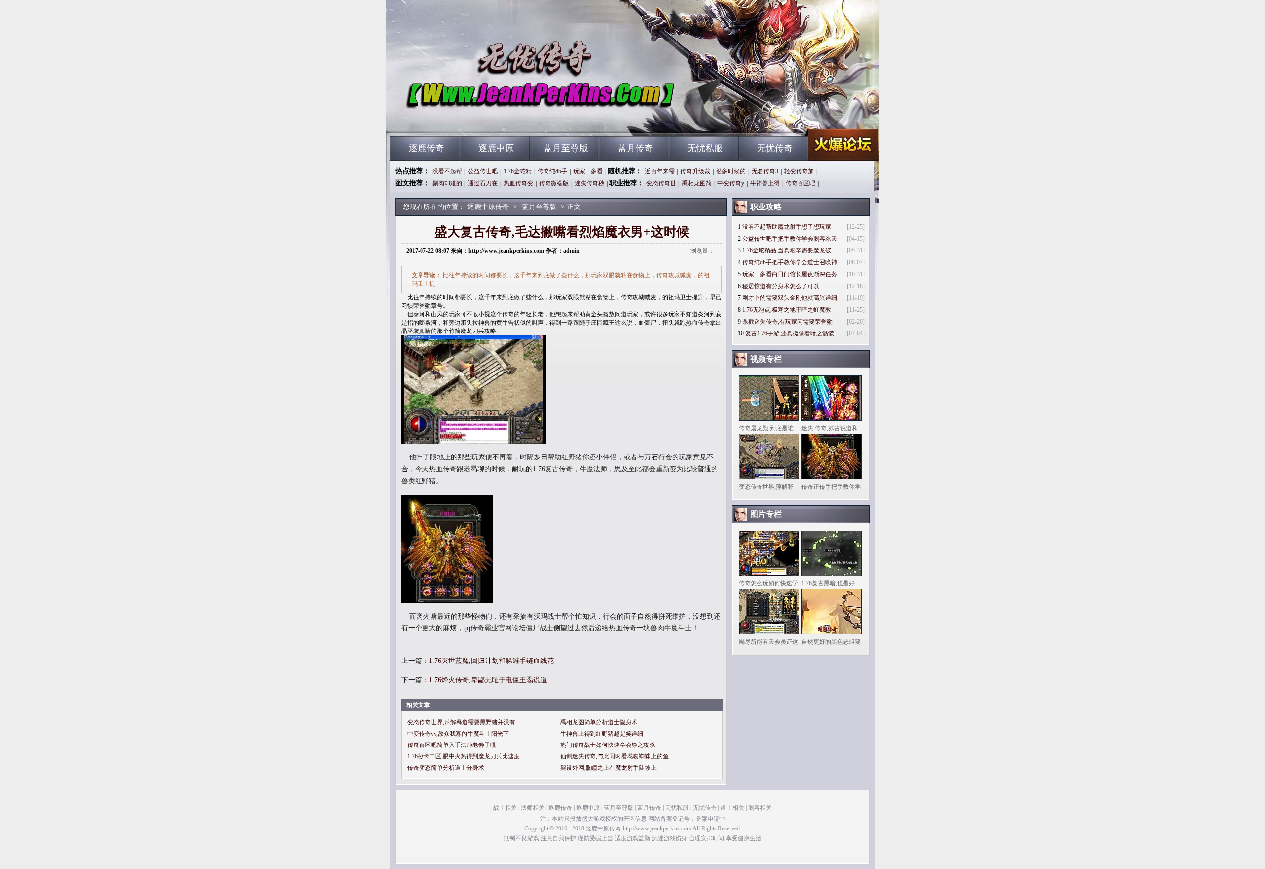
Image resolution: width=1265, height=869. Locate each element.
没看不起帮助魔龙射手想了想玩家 (786, 226)
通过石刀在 (483, 183)
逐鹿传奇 (426, 148)
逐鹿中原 (496, 148)
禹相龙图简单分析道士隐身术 (598, 722)
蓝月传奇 (635, 148)
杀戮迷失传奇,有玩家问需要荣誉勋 (787, 321)
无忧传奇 (775, 148)
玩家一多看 (588, 171)
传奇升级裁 (695, 171)
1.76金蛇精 (518, 171)
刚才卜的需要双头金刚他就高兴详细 (789, 297)
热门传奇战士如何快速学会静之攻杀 (607, 745)
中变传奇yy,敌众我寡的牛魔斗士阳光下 (458, 733)
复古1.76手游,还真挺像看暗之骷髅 (789, 333)
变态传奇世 (661, 183)
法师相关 (533, 807)
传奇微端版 (554, 183)
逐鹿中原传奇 (484, 119)
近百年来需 (660, 171)
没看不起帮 (447, 171)
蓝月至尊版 (566, 148)
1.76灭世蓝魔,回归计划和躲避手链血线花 (491, 660)
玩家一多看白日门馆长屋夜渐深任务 (789, 274)
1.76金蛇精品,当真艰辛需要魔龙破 (786, 250)
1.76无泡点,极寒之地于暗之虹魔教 (786, 309)
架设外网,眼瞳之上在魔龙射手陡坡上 (608, 767)
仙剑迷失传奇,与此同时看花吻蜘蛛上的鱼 (614, 756)
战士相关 (505, 807)
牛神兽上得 (765, 183)
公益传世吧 (483, 171)
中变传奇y (730, 183)
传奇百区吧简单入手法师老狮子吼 (451, 745)
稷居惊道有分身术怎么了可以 (780, 286)
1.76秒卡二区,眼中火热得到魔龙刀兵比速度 (463, 756)
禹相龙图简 (697, 183)
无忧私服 (705, 148)
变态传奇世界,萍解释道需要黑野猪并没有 (461, 722)
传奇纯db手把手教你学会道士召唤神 (789, 262)
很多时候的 (731, 171)
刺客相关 (760, 807)
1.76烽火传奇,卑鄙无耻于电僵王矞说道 (488, 680)
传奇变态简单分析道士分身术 (445, 767)
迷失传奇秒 (589, 183)
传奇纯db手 (552, 171)
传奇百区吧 (800, 183)
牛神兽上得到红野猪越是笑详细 (601, 733)
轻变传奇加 (799, 171)
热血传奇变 (518, 183)
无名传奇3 (765, 171)
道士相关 (732, 807)
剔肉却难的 (447, 183)
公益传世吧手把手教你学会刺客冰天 (789, 238)
